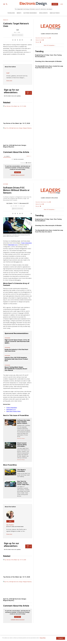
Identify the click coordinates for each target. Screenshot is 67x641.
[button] (4, 4)
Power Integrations (26, 243)
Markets (19, 12)
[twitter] (17, 40)
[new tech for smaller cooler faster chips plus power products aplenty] (10, 484)
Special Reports (43, 12)
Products (5, 19)
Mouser (37, 42)
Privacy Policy (43, 637)
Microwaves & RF (24, 203)
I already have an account (17, 175)
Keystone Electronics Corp (42, 38)
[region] (17, 159)
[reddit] (20, 40)
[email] (22, 40)
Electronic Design (21, 438)
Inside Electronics (55, 12)
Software (5, 184)
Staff (17, 29)
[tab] (7, 156)
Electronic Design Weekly (30, 12)
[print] (31, 40)
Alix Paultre (9, 203)
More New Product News (13, 411)
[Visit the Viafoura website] (28, 162)
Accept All (60, 638)
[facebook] (12, 40)
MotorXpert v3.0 (12, 244)
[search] (7, 4)
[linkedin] (15, 40)
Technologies (11, 12)
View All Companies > (49, 45)
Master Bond (39, 40)
